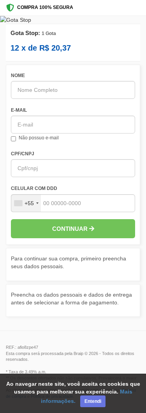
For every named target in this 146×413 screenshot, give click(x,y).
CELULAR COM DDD (34, 188)
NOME (18, 75)
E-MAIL (19, 110)
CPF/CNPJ (22, 153)
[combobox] (26, 203)
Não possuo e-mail (39, 138)
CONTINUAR (70, 228)
